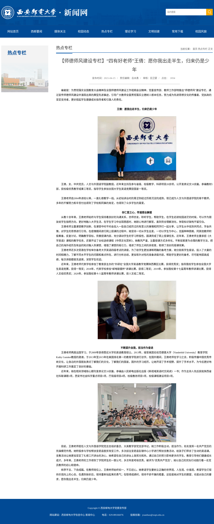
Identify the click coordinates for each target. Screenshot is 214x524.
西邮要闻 (36, 31)
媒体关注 (60, 31)
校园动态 (83, 31)
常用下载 (177, 31)
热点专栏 (107, 31)
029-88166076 (116, 515)
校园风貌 (201, 31)
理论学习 (130, 31)
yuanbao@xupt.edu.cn (153, 515)
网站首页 (13, 31)
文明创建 (154, 31)
